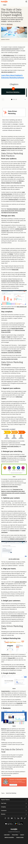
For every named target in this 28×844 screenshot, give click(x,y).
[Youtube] (11, 818)
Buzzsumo (3, 728)
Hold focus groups (13, 199)
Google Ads (19, 703)
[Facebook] (5, 818)
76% (12, 177)
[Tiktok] (25, 818)
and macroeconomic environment (10, 48)
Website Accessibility (9, 837)
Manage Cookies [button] (20, 837)
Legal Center (7, 834)
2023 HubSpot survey (8, 55)
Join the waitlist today (14, 559)
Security (22, 834)
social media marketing (13, 446)
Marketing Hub (5, 654)
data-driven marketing (7, 72)
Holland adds (15, 269)
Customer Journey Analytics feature (10, 280)
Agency (4, 4)
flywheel (3, 140)
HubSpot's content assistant (17, 539)
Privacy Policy (15, 834)
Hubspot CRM (11, 658)
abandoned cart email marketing (9, 486)
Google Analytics (5, 691)
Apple (8, 336)
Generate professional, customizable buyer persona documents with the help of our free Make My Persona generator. (13, 210)
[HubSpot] (14, 829)
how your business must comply (9, 359)
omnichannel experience (17, 615)
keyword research (14, 530)
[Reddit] (21, 818)
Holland (11, 254)
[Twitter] (15, 818)
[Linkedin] (18, 818)
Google (3, 336)
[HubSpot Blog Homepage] (4, 2)
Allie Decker (10, 24)
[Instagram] (8, 818)
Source (14, 476)
